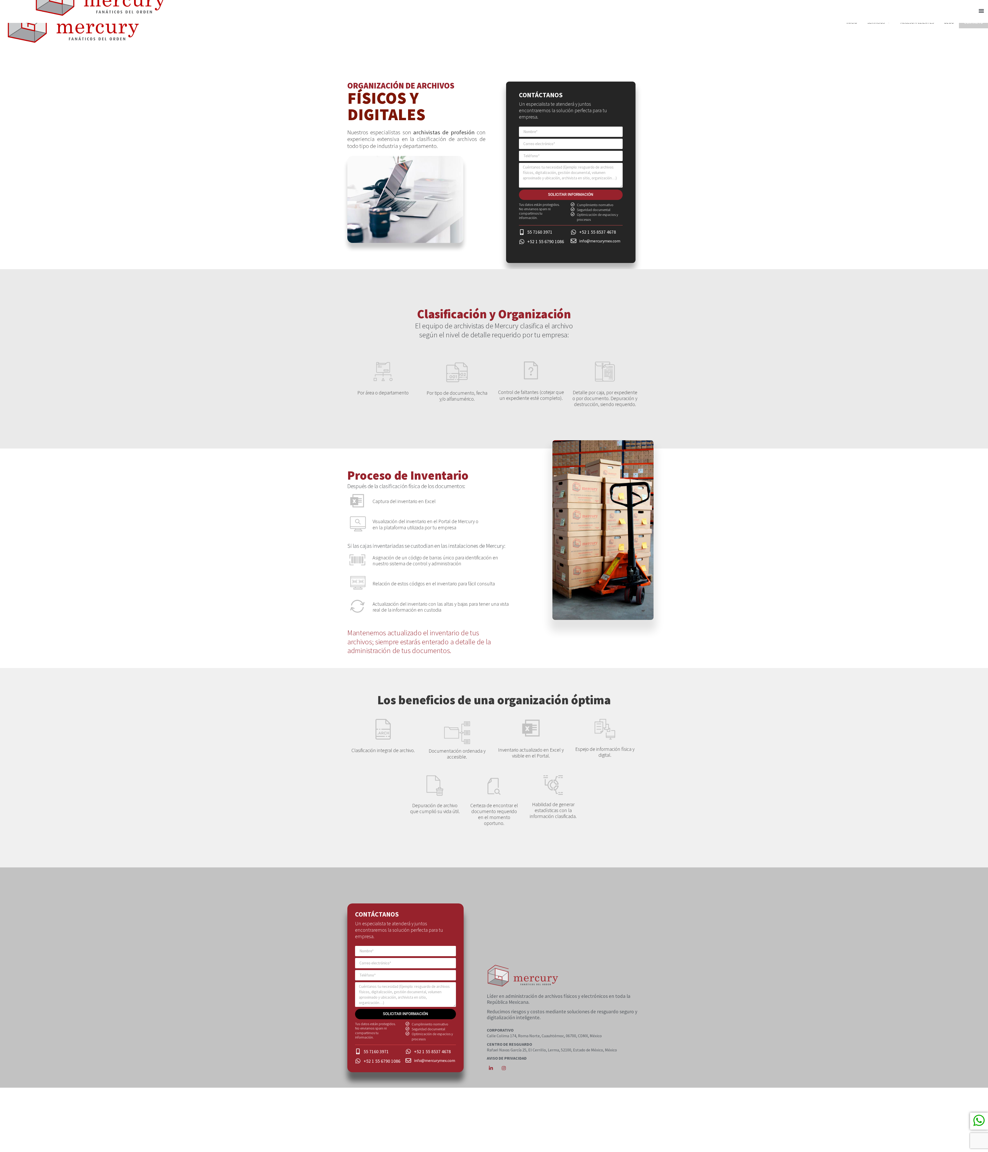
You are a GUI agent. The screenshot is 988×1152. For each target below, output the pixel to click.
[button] (981, 11)
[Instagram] (503, 1068)
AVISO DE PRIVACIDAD (507, 1058)
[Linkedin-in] (491, 1068)
